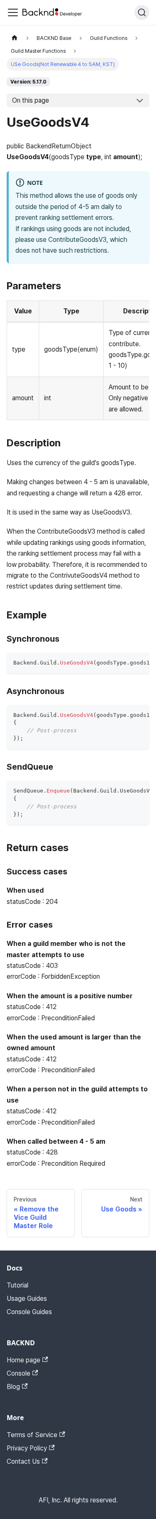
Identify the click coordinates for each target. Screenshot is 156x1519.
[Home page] (14, 38)
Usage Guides (27, 1298)
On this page (30, 100)
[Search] (141, 12)
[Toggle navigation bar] (13, 12)
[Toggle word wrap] (124, 663)
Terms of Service (32, 1435)
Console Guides (29, 1312)
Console (18, 1373)
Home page (23, 1360)
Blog (13, 1387)
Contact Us (23, 1461)
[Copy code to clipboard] (139, 663)
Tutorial (17, 1285)
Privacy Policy (27, 1448)
